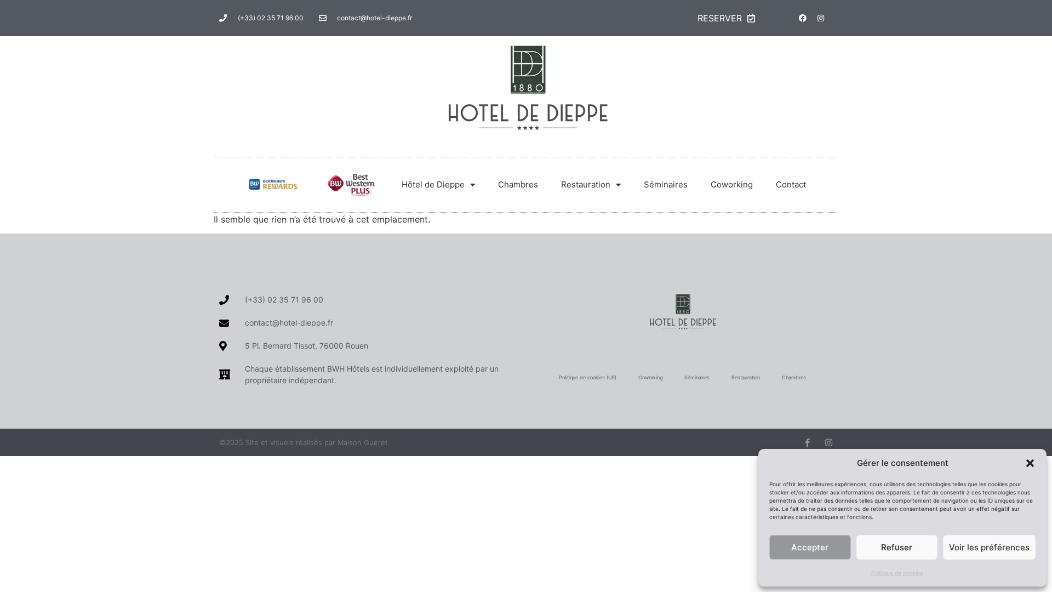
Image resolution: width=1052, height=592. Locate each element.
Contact (791, 184)
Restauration (585, 184)
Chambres (518, 184)
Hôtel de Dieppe (433, 184)
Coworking (732, 184)
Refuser (896, 547)
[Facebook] (802, 18)
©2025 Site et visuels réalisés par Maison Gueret (303, 442)
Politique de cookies (897, 573)
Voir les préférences (989, 547)
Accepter (809, 547)
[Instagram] (820, 18)
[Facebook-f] (807, 443)
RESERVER (719, 18)
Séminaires (666, 184)
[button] (1030, 463)
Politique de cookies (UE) (587, 377)
